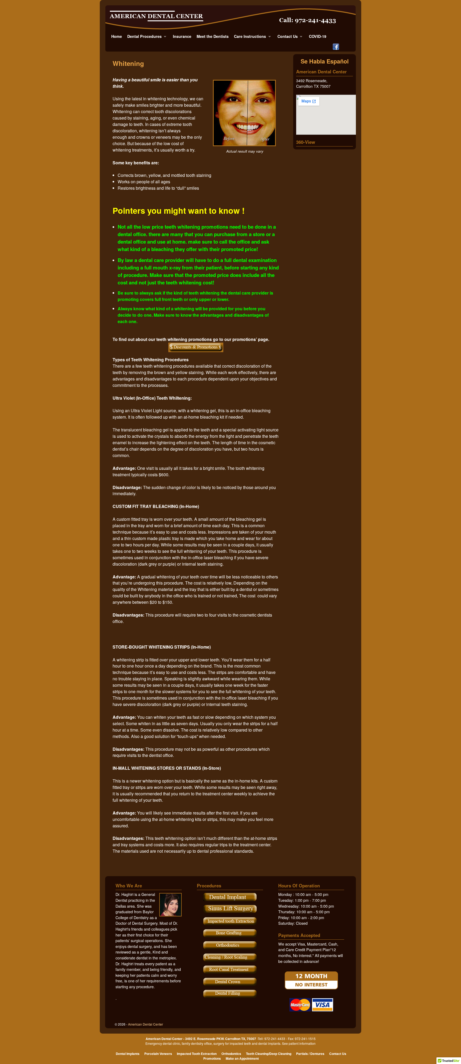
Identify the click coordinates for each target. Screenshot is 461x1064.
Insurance (182, 36)
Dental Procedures (143, 37)
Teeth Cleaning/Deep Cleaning (268, 1053)
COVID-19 (317, 36)
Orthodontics (231, 1053)
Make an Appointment (242, 1058)
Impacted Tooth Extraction (197, 1053)
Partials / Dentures (310, 1053)
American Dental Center (145, 1024)
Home (116, 36)
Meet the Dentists (213, 36)
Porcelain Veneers (158, 1053)
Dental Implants (128, 1053)
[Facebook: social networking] (336, 46)
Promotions (212, 1058)
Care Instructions (248, 37)
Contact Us (286, 37)
